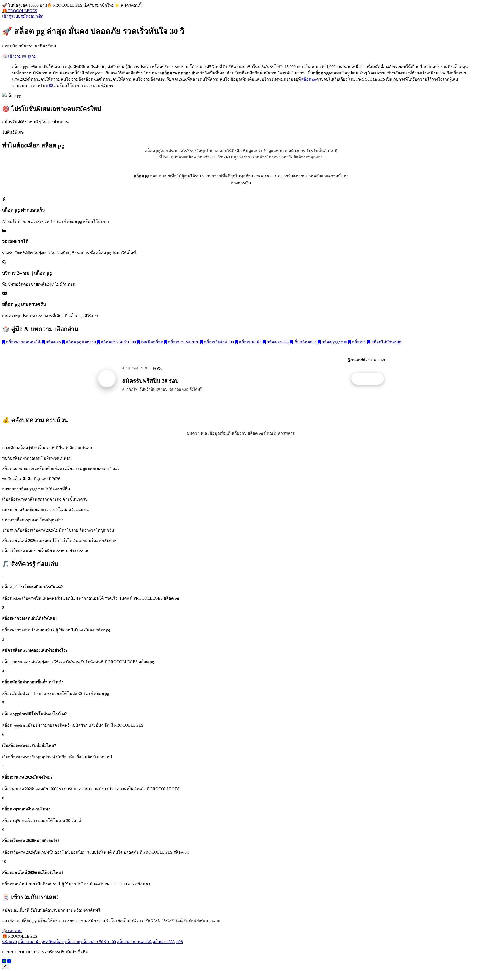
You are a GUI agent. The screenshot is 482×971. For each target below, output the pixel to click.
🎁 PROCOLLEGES (19, 11)
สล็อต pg (308, 79)
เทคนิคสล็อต (151, 342)
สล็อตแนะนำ (250, 342)
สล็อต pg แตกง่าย (80, 342)
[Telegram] (9, 961)
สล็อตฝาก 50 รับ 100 (118, 342)
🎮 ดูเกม (29, 56)
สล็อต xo (53, 342)
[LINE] (4, 961)
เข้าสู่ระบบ (11, 16)
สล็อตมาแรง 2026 (183, 342)
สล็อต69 (358, 342)
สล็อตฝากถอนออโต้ (23, 342)
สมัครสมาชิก (31, 16)
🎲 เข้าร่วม (12, 56)
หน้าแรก (9, 942)
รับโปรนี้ (370, 379)
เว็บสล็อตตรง (305, 342)
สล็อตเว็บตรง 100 (218, 342)
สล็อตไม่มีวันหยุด (385, 342)
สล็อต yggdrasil (334, 342)
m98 (49, 85)
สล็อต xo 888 (277, 342)
